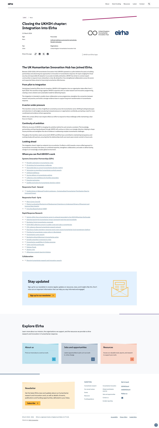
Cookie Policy (133, 417)
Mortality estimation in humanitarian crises (40, 163)
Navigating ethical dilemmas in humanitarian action (43, 237)
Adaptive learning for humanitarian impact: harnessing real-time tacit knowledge (52, 219)
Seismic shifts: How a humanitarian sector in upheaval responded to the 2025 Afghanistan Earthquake (58, 217)
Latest (24, 17)
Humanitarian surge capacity (35, 234)
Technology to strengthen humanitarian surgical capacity (44, 170)
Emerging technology (33, 180)
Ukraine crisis (31, 249)
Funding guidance (89, 399)
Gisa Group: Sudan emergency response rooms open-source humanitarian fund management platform (58, 229)
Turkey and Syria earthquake (35, 244)
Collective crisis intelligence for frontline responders (43, 178)
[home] (10, 3)
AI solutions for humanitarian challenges (39, 165)
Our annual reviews (89, 389)
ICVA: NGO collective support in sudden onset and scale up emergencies (49, 224)
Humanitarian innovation (109, 386)
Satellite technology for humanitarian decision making (43, 183)
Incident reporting (108, 401)
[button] (107, 4)
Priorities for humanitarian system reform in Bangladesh (44, 232)
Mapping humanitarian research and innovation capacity (44, 260)
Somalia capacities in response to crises (39, 239)
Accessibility (114, 417)
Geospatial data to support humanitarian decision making (45, 168)
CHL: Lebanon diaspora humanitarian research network (44, 227)
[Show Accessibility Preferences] (156, 425)
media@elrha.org (125, 389)
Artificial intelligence (33, 173)
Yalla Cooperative (33, 420)
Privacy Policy (123, 417)
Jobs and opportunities (109, 394)
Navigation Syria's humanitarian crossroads (40, 222)
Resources (87, 396)
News (31, 17)
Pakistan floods (31, 247)
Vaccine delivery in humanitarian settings (39, 175)
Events (86, 392)
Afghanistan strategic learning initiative (39, 252)
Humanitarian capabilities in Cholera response (41, 242)
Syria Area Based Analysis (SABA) (37, 209)
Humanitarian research (90, 386)
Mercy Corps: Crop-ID (33, 201)
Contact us (106, 397)
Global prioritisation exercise (108, 390)
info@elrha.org (125, 386)
